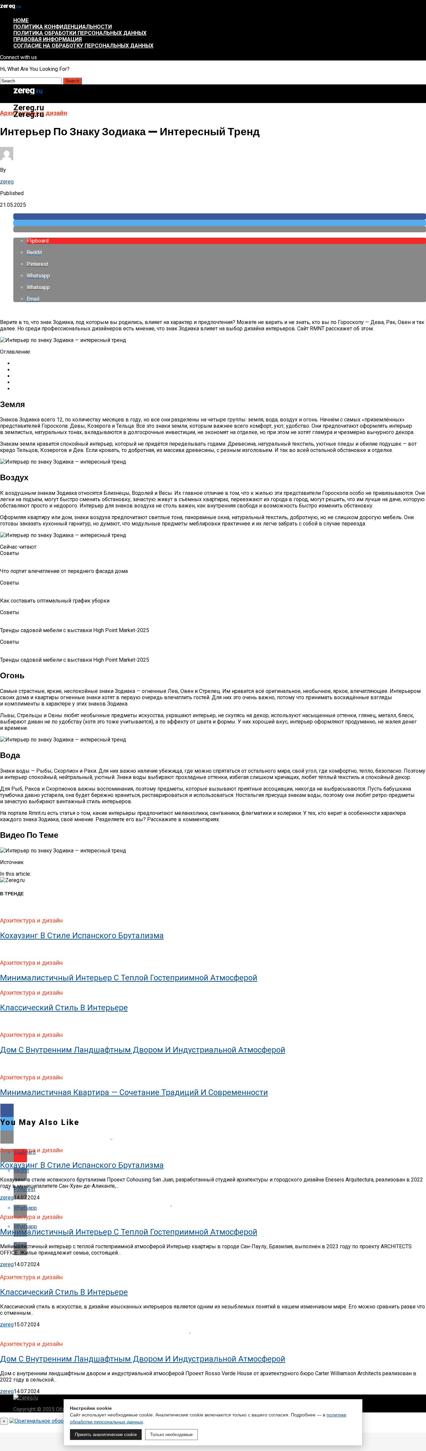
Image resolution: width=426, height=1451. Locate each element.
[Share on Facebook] (219, 216)
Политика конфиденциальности (62, 27)
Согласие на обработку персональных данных (83, 46)
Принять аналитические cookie (106, 1434)
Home (21, 20)
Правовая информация (47, 39)
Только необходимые (171, 1434)
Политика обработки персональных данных (79, 33)
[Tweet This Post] (219, 223)
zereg (7, 181)
